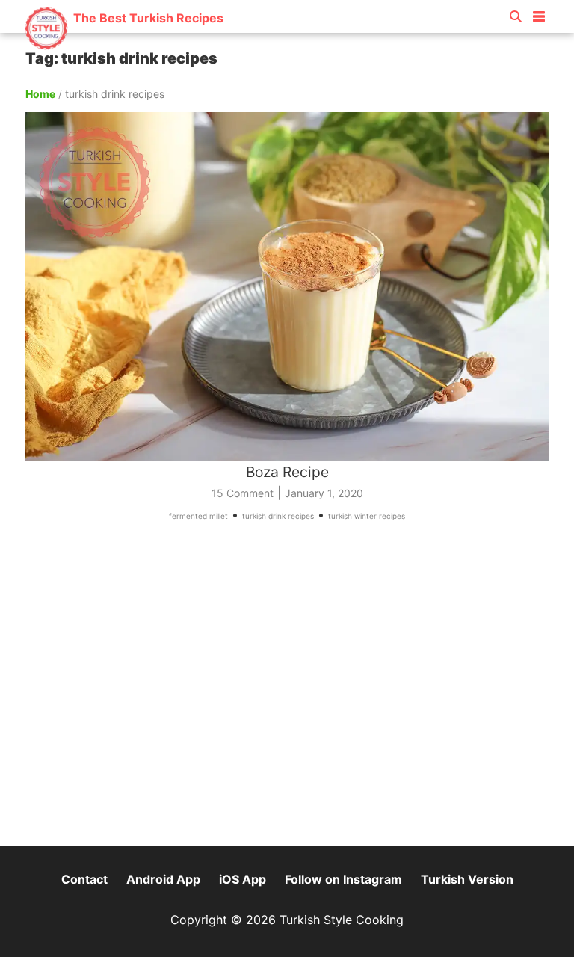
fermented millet (198, 515)
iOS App (242, 879)
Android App (163, 879)
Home (40, 93)
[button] (539, 13)
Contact (84, 879)
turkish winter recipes (366, 515)
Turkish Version (467, 879)
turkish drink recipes (278, 515)
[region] (287, 690)
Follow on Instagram (343, 879)
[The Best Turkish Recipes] (123, 44)
